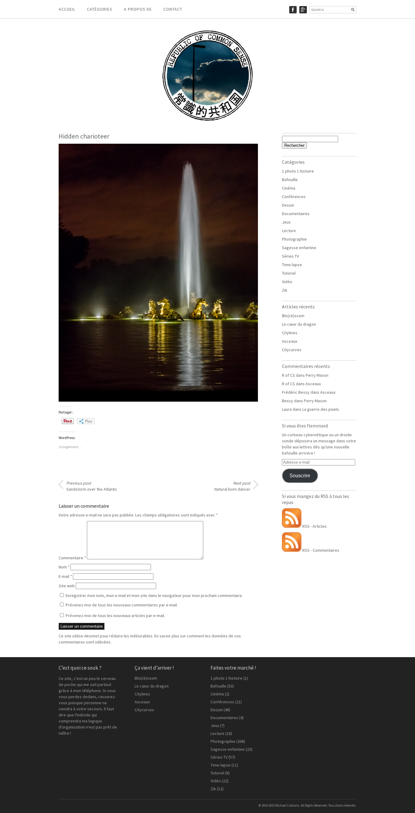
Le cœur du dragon (299, 324)
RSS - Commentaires (320, 550)
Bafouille (290, 179)
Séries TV (290, 256)
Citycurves (291, 349)
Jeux (286, 222)
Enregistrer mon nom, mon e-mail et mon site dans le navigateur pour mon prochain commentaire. (154, 595)
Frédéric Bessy (296, 392)
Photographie (294, 239)
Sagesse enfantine (299, 247)
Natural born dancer (232, 486)
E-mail (65, 576)
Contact (172, 9)
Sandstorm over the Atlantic (91, 486)
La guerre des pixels (320, 409)
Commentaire (72, 558)
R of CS (288, 375)
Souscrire (300, 475)
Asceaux (289, 341)
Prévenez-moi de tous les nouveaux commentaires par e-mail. (122, 605)
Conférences (294, 196)
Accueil (67, 9)
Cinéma (288, 188)
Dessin (288, 205)
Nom (64, 567)
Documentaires (296, 213)
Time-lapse (292, 264)
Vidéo (287, 281)
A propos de (138, 9)
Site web (67, 585)
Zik (284, 290)
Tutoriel (289, 273)
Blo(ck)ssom (293, 315)
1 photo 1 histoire (298, 171)
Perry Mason (317, 375)
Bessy (287, 400)
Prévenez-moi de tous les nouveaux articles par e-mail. (115, 615)
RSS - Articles (314, 526)
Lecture (289, 230)
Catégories (99, 9)
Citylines (289, 332)
